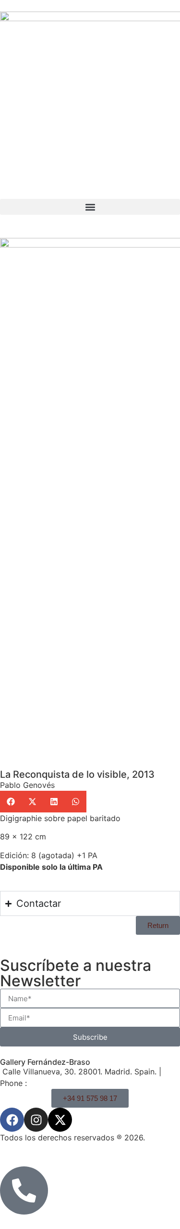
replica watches (73, 996)
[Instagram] (36, 1120)
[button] (90, 207)
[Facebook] (12, 1120)
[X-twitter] (60, 1120)
